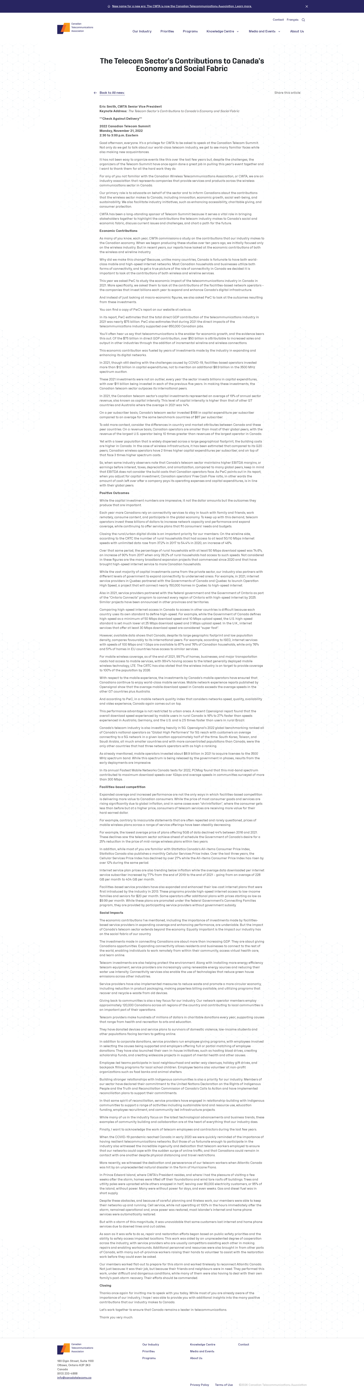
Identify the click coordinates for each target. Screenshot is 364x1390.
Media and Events (262, 31)
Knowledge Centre (220, 31)
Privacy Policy (199, 1385)
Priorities (167, 31)
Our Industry (142, 31)
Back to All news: (112, 92)
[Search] (303, 19)
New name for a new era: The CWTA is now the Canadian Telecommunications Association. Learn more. (182, 6)
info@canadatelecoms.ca (74, 1378)
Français (292, 20)
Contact (278, 20)
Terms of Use (224, 1385)
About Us (297, 31)
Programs (190, 31)
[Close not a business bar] (306, 6)
